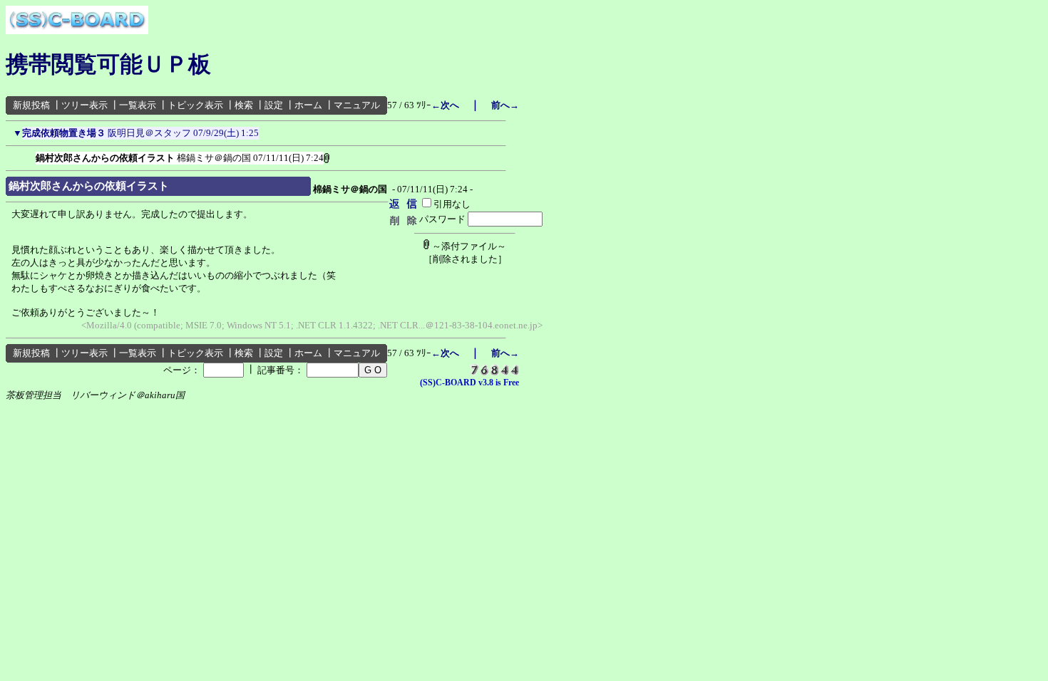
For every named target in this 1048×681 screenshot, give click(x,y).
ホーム (308, 105)
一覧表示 (137, 105)
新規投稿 (31, 105)
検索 (244, 105)
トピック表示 (195, 105)
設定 (273, 105)
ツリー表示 (84, 105)
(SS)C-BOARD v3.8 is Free (469, 383)
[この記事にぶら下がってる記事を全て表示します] (28, 155)
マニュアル (357, 105)
